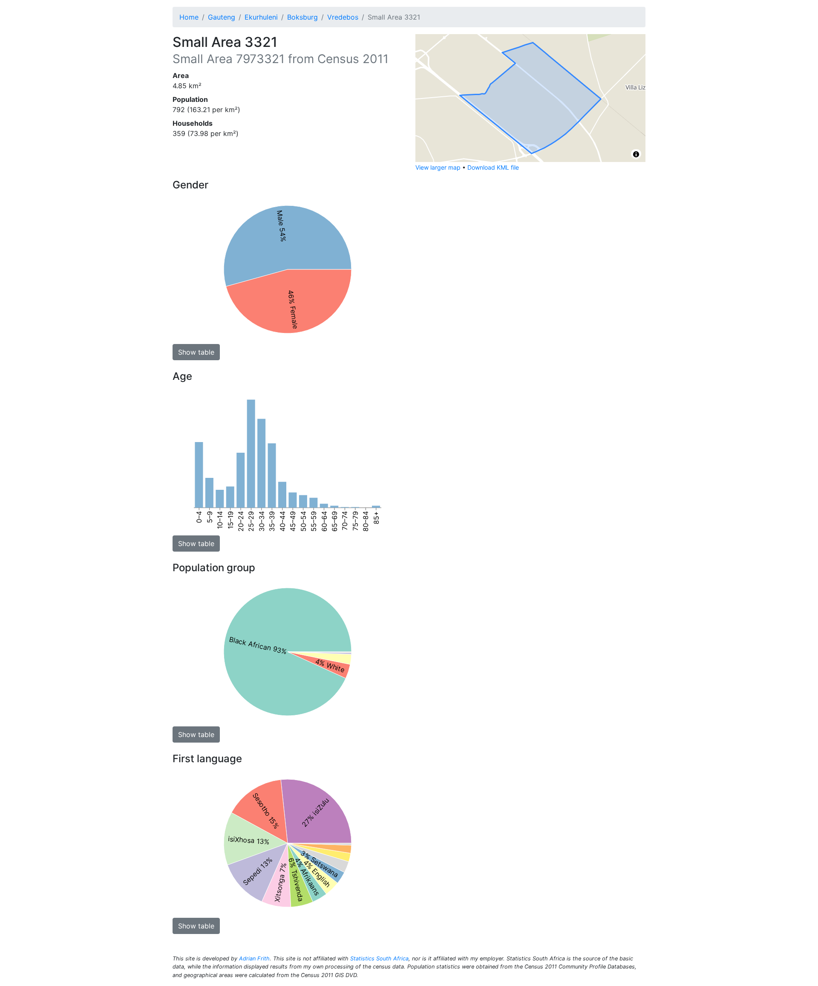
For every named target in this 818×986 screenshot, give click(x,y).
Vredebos (342, 17)
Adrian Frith (254, 958)
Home (189, 17)
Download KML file (493, 167)
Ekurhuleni (261, 17)
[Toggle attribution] (636, 154)
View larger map (438, 167)
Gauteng (221, 17)
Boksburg (302, 17)
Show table (196, 352)
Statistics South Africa (379, 958)
